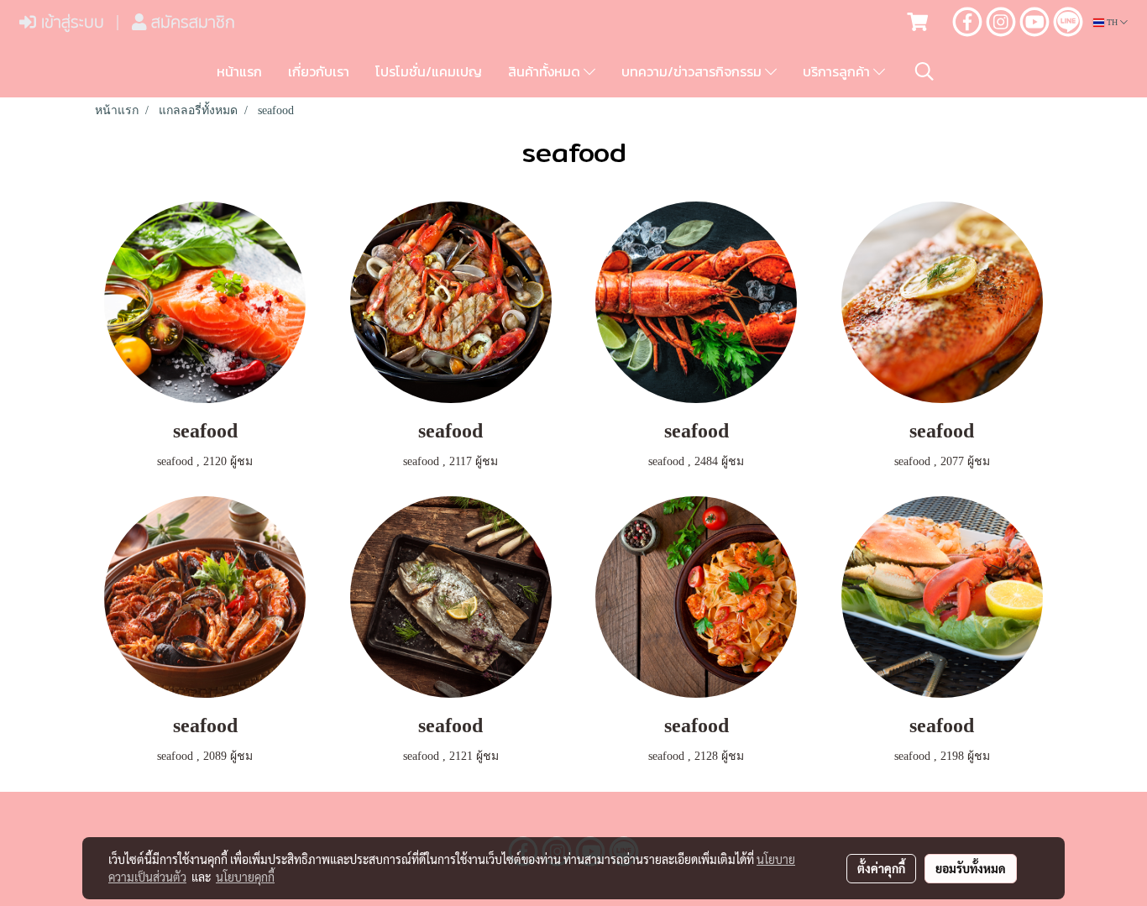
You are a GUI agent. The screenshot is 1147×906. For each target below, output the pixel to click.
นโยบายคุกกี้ (245, 876)
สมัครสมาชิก (190, 22)
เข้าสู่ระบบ (70, 22)
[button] (924, 71)
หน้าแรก (239, 71)
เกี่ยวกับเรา (318, 71)
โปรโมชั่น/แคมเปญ (428, 71)
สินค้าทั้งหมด (546, 71)
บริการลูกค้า (838, 71)
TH (1112, 22)
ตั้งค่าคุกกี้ (881, 868)
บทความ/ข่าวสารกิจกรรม (693, 71)
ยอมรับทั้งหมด (970, 868)
